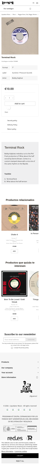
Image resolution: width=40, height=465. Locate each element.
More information (7, 451)
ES (33, 3)
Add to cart (20, 103)
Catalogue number (7, 61)
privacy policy (25, 348)
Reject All (20, 461)
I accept (20, 456)
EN (37, 3)
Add (14, 251)
